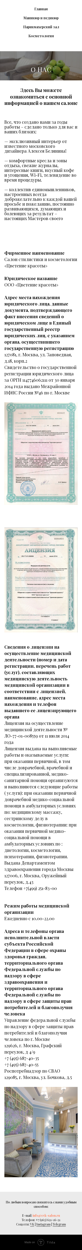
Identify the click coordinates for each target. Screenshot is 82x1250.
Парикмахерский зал (41, 27)
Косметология (41, 36)
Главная (41, 9)
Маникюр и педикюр (41, 18)
